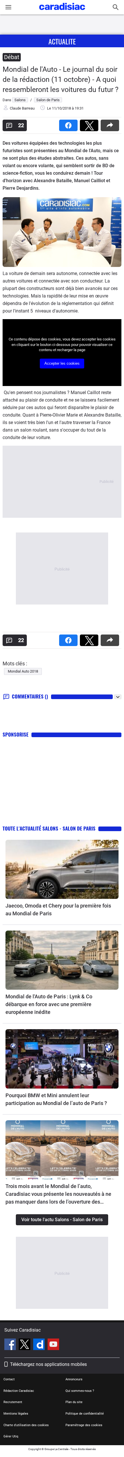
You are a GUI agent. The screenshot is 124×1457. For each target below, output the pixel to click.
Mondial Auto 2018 (23, 671)
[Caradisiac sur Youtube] (53, 1345)
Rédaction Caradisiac (18, 1391)
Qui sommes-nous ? (79, 1391)
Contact (9, 1379)
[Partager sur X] (90, 123)
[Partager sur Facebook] (69, 123)
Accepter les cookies (62, 363)
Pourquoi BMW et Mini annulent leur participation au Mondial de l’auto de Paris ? (56, 1099)
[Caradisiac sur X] (25, 1345)
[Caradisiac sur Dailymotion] (39, 1345)
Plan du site (73, 1402)
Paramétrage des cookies (83, 1425)
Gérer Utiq (10, 1436)
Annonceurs (73, 1379)
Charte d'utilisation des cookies (26, 1425)
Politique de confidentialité (84, 1413)
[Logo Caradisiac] (62, 12)
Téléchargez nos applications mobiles (48, 1364)
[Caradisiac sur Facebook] (10, 1345)
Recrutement (12, 1402)
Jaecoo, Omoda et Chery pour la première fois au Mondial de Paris (58, 909)
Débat (11, 57)
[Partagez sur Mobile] (111, 123)
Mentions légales (15, 1413)
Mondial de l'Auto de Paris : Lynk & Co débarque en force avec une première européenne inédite (48, 1004)
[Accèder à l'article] (62, 869)
